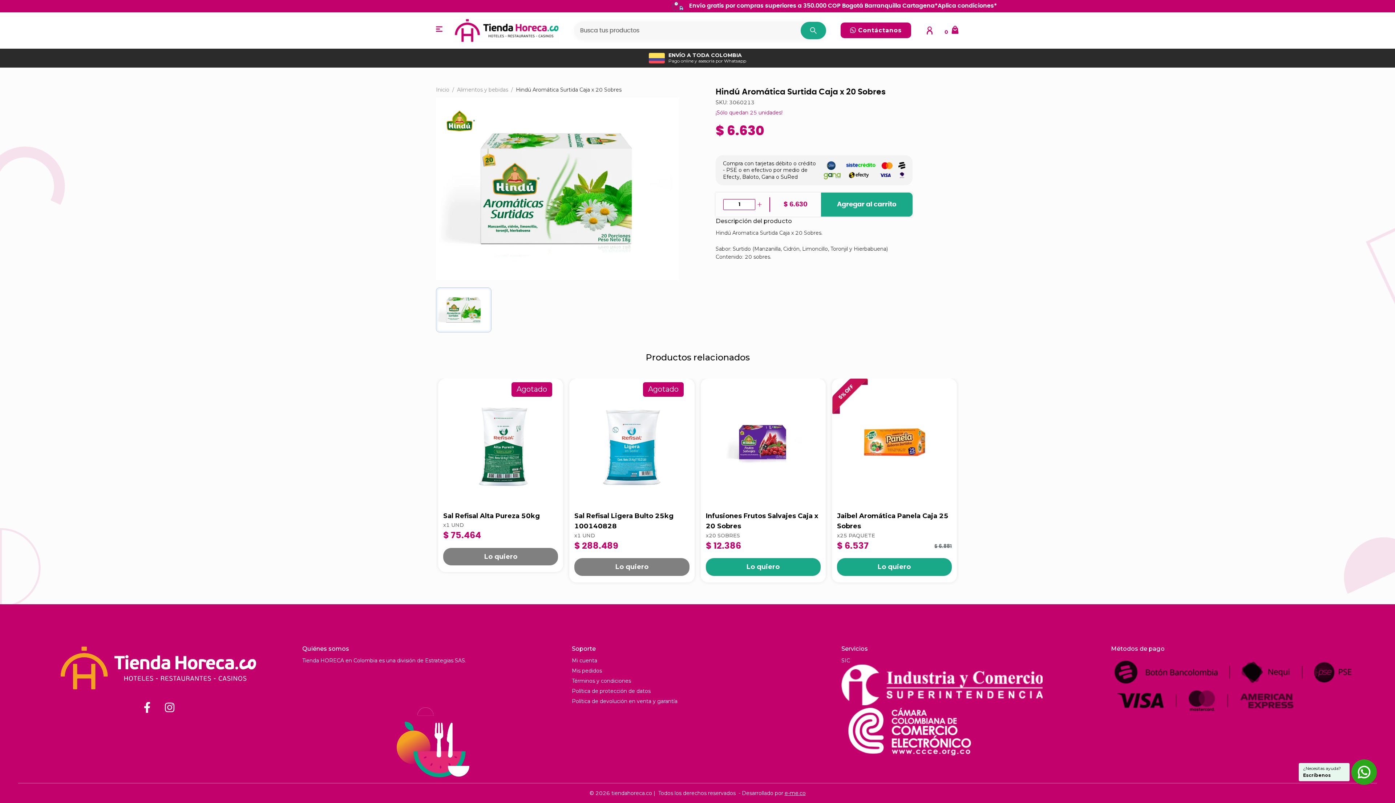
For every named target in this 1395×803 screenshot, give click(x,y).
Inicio (442, 89)
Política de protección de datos (611, 691)
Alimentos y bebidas (482, 89)
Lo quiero (500, 557)
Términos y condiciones (601, 681)
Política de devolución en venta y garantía (625, 701)
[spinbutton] (739, 204)
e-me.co (795, 793)
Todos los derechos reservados (697, 793)
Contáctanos (879, 30)
